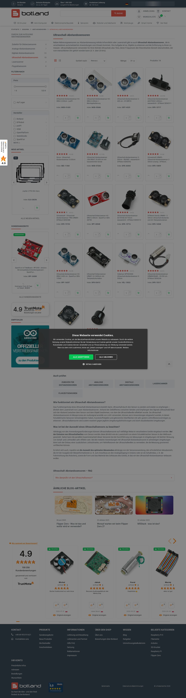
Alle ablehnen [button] (106, 357)
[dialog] (93, 349)
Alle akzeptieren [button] (81, 357)
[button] (93, 364)
